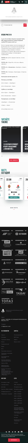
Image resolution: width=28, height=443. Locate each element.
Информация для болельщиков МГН (5, 366)
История (16, 417)
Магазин (3, 378)
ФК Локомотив (5, 331)
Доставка (3, 387)
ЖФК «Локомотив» (18, 384)
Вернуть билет (17, 341)
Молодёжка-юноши (18, 387)
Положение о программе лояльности (6, 354)
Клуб (15, 378)
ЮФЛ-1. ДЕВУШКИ (18, 398)
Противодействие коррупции (5, 357)
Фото (2, 348)
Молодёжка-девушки (18, 389)
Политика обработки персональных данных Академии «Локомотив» (19, 408)
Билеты (16, 331)
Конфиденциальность (6, 391)
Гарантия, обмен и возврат (7, 389)
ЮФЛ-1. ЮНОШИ (17, 391)
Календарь (3, 337)
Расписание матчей (18, 335)
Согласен (14, 440)
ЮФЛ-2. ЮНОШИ (17, 393)
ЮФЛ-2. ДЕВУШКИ (18, 400)
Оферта (15, 339)
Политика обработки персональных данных (6, 360)
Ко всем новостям (8, 25)
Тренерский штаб (5, 344)
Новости (3, 335)
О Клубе (16, 382)
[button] (2, 156)
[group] (11, 139)
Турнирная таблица (5, 339)
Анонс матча (14, 208)
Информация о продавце (6, 393)
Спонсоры (16, 415)
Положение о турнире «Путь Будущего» (19, 412)
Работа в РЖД (4, 363)
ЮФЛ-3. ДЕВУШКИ (18, 403)
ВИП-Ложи (16, 337)
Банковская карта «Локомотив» (18, 420)
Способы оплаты (5, 384)
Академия (16, 405)
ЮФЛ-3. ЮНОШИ (17, 396)
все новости (14, 160)
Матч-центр (14, 197)
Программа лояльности (6, 351)
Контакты (16, 423)
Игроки (2, 341)
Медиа (2, 346)
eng (22, 2)
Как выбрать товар (5, 382)
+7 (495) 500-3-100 (5, 326)
